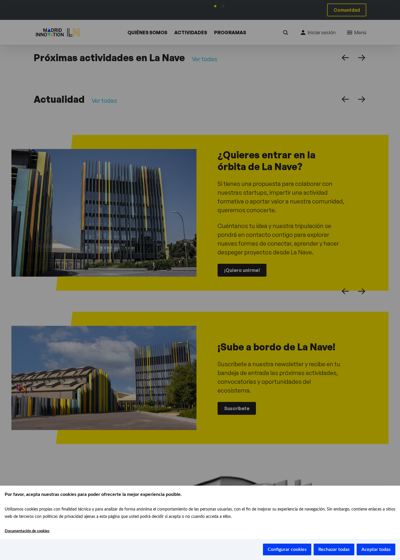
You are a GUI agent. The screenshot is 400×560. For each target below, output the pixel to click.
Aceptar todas (376, 549)
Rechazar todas (334, 549)
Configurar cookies (287, 549)
